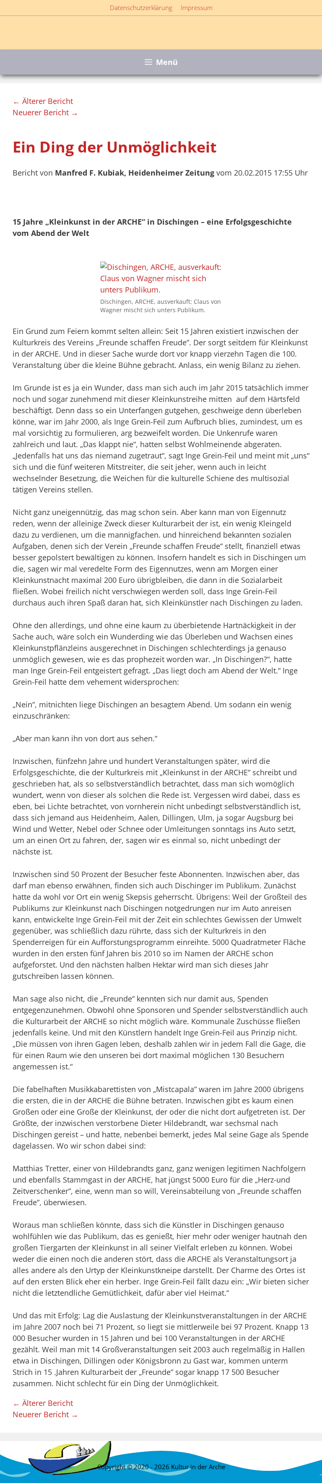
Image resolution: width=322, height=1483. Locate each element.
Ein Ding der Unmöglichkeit (115, 147)
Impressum (197, 7)
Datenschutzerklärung (141, 7)
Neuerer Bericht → (45, 112)
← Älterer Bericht (43, 101)
